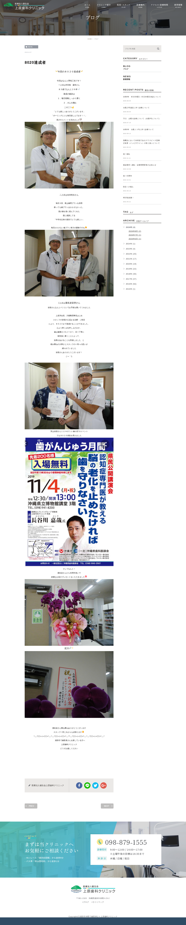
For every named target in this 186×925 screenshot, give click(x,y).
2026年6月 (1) (135, 239)
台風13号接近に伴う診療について (136, 108)
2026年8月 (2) (135, 231)
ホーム (87, 4)
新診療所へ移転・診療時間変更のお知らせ (139, 165)
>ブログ (85, 902)
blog (30, 47)
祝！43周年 (127, 176)
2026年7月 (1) (135, 235)
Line (87, 785)
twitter (95, 785)
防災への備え (128, 187)
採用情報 (178, 4)
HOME (90, 39)
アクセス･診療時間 (159, 4)
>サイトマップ (97, 902)
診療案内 (140, 4)
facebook (79, 785)
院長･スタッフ (123, 4)
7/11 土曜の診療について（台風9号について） (142, 119)
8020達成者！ (128, 198)
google (103, 785)
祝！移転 (126, 154)
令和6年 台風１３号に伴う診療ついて (138, 129)
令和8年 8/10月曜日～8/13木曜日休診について (142, 97)
